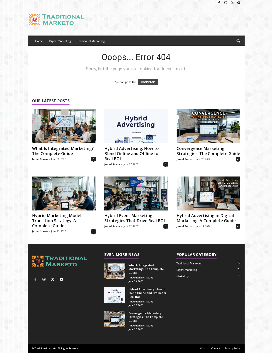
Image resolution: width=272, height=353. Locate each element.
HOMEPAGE (148, 82)
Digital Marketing (60, 41)
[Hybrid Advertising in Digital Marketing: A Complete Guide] (208, 193)
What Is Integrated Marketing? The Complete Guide (63, 151)
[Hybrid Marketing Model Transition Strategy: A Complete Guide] (64, 193)
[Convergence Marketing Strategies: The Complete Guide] (208, 126)
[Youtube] (238, 3)
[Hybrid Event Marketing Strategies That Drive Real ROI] (136, 193)
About (203, 348)
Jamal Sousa (40, 159)
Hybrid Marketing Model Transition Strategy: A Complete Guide (56, 221)
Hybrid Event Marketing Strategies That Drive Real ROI (134, 218)
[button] (238, 41)
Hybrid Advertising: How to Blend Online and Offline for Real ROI (132, 153)
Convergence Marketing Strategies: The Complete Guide (208, 151)
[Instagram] (225, 3)
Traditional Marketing (91, 41)
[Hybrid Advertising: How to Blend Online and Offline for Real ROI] (136, 126)
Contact (215, 348)
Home (39, 41)
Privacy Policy (233, 348)
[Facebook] (219, 3)
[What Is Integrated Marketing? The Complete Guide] (64, 126)
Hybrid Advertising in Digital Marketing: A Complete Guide (206, 218)
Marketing (182, 276)
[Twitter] (232, 3)
